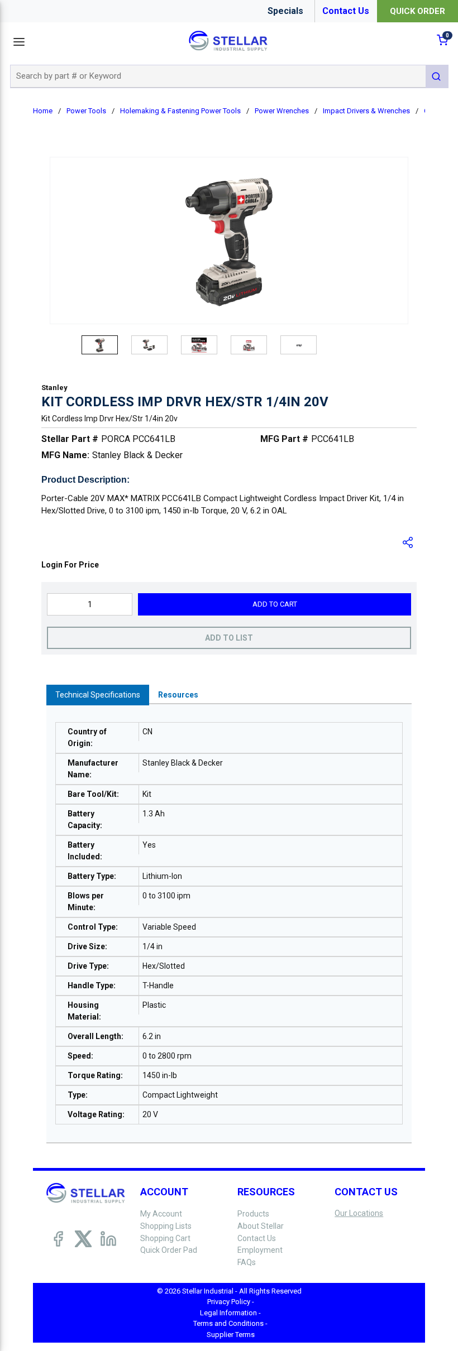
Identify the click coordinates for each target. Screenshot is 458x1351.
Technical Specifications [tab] (97, 694)
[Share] (408, 542)
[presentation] (97, 695)
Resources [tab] (178, 694)
